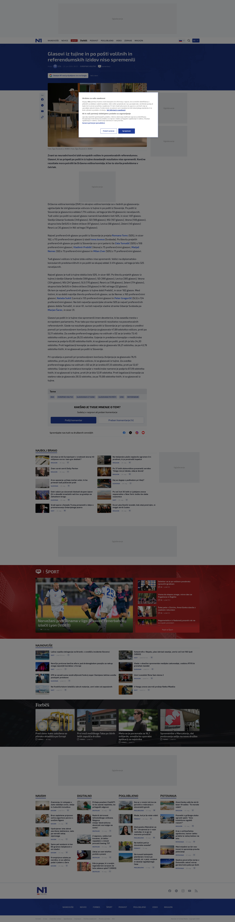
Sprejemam (126, 131)
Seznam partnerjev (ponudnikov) (93, 123)
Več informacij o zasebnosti (116, 110)
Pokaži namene (108, 131)
